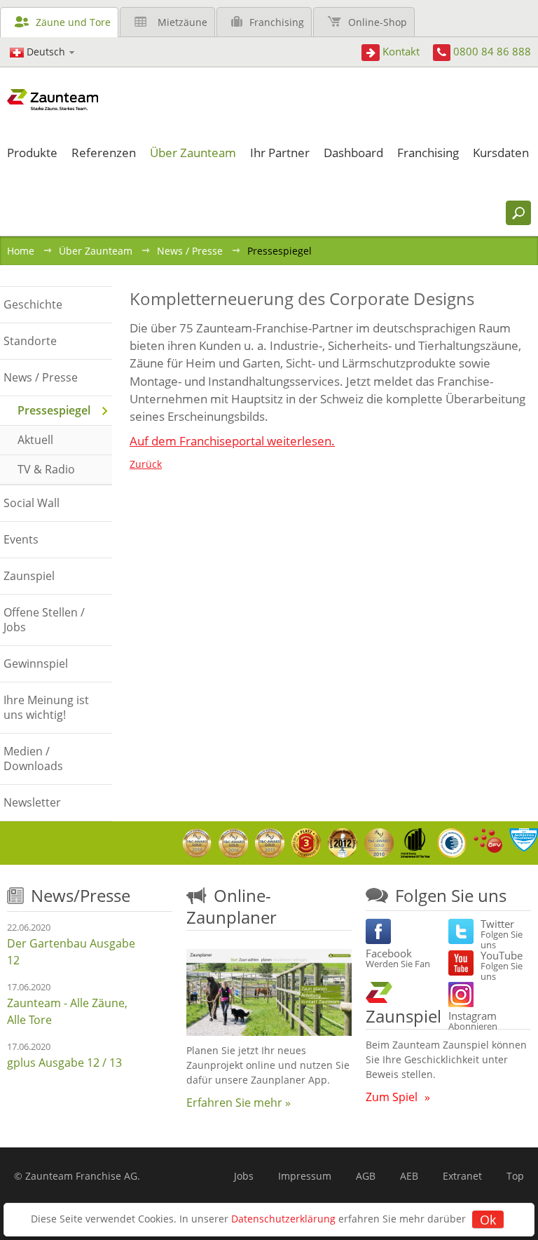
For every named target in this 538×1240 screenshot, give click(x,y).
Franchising (276, 22)
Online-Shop (377, 22)
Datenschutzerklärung (283, 1218)
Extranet (462, 1175)
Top (515, 1175)
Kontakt (401, 51)
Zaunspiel (403, 1015)
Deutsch (46, 51)
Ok (488, 1219)
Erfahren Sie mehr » (238, 1102)
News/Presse (80, 895)
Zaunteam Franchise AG (81, 1175)
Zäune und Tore (73, 22)
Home (20, 250)
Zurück (146, 464)
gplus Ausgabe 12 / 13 (64, 1062)
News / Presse (190, 250)
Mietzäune (182, 22)
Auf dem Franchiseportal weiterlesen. (232, 441)
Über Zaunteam (95, 250)
